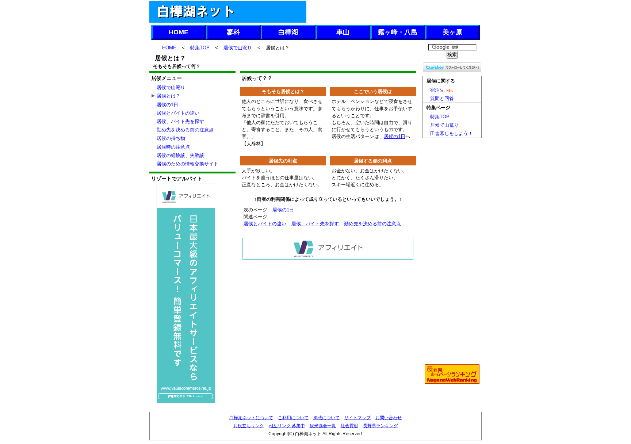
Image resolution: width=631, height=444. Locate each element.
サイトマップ (357, 417)
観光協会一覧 (323, 425)
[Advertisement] (393, 12)
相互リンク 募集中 (287, 425)
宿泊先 (437, 90)
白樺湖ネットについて (251, 417)
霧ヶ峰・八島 (397, 32)
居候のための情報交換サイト (187, 163)
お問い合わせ (388, 417)
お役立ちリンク (248, 425)
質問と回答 (442, 98)
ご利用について (293, 417)
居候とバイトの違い (265, 223)
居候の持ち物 (171, 138)
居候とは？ (168, 96)
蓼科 (233, 32)
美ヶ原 (452, 32)
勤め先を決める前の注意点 (372, 223)
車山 (342, 32)
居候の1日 (394, 136)
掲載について (326, 417)
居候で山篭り (237, 47)
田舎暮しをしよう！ (451, 133)
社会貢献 (349, 425)
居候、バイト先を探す (315, 223)
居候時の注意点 (173, 147)
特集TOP (200, 47)
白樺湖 (288, 32)
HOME (178, 32)
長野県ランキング (380, 425)
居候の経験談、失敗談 (180, 155)
